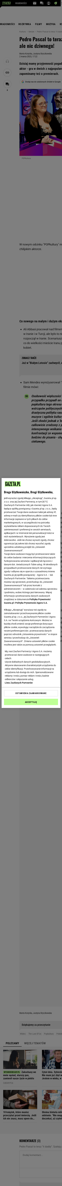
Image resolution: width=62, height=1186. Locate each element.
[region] (31, 593)
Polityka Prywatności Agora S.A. (31, 603)
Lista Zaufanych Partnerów (19, 682)
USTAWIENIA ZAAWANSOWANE (30, 693)
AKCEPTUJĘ (31, 702)
